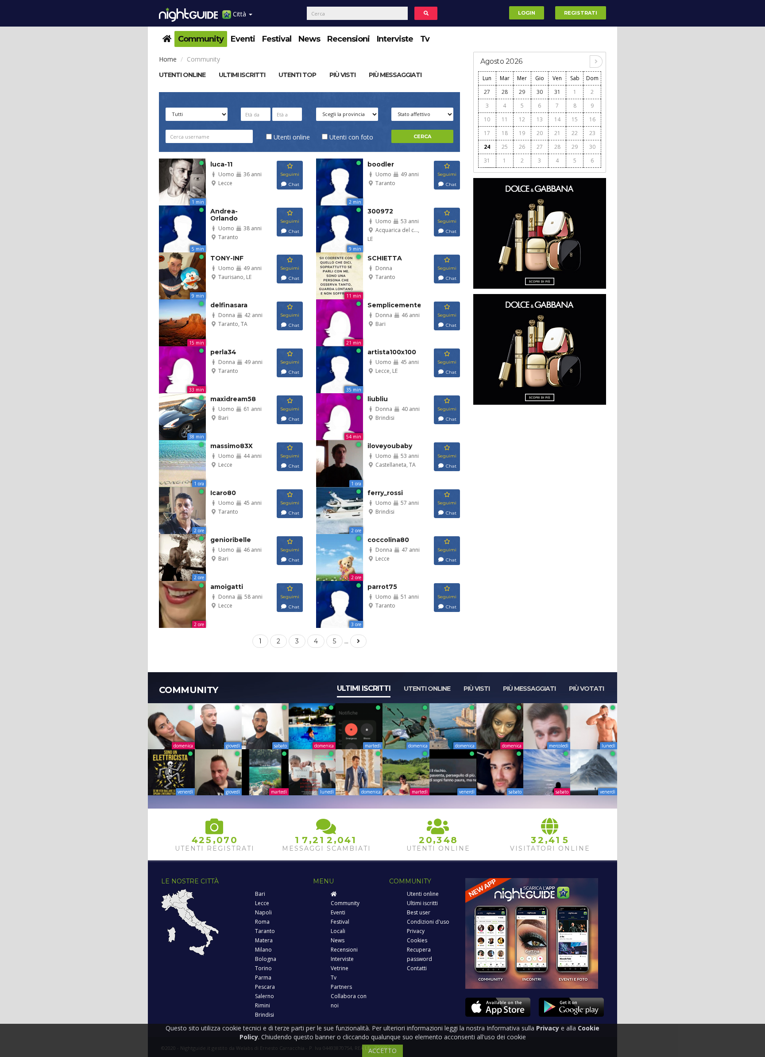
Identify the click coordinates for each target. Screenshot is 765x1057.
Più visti (342, 75)
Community (201, 39)
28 (505, 92)
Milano (263, 949)
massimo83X (231, 446)
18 (505, 133)
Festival (276, 39)
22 (575, 133)
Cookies (417, 940)
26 (522, 147)
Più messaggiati (395, 75)
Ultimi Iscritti (242, 75)
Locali (338, 931)
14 (557, 119)
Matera (264, 940)
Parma (263, 977)
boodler (380, 164)
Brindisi (264, 1014)
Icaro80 (223, 493)
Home (168, 59)
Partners (341, 987)
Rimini (262, 1005)
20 (540, 133)
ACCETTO (382, 1050)
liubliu (377, 399)
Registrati (580, 13)
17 (487, 133)
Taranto (265, 931)
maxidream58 (233, 399)
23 (592, 133)
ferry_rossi (385, 493)
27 (487, 92)
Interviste (395, 39)
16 (592, 119)
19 (522, 133)
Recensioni (348, 39)
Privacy (416, 931)
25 (505, 147)
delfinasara (228, 305)
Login (526, 13)
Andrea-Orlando (224, 214)
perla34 (223, 352)
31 (557, 92)
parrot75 (382, 587)
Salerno (264, 996)
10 (487, 119)
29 (522, 92)
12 (522, 119)
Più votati (586, 689)
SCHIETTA (384, 258)
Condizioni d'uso (428, 921)
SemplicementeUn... (401, 305)
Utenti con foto (350, 137)
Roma (262, 921)
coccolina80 (388, 540)
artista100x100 (391, 352)
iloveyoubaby (389, 446)
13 (540, 119)
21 (557, 133)
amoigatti (226, 587)
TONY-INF (226, 258)
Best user (418, 912)
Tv (424, 39)
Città (239, 14)
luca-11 (221, 164)
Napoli (263, 912)
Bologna (265, 959)
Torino (263, 968)
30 (540, 92)
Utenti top (297, 75)
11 (505, 119)
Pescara (265, 987)
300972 (380, 211)
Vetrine (339, 968)
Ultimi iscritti (363, 688)
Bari (260, 894)
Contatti (417, 968)
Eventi (243, 39)
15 (575, 119)
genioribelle (230, 540)
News (309, 39)
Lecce (262, 903)
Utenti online (182, 75)
